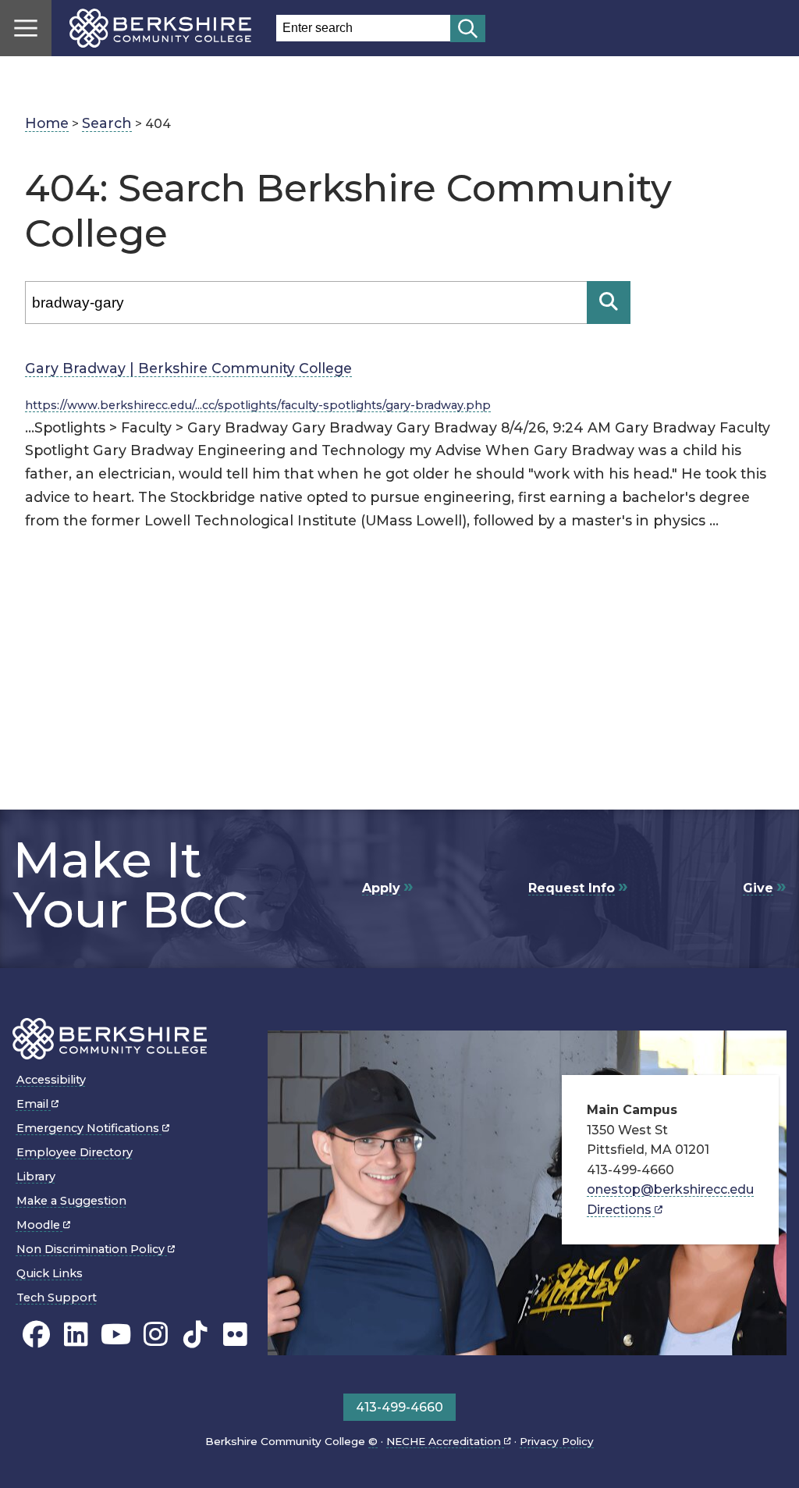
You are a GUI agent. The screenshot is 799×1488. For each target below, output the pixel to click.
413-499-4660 (399, 1407)
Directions (621, 1209)
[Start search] (467, 28)
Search (107, 123)
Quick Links (49, 1273)
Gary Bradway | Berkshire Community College (188, 368)
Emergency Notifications (89, 1128)
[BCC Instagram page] (156, 1334)
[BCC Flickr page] (235, 1334)
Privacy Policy (557, 1441)
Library (35, 1176)
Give (758, 888)
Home (47, 123)
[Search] (608, 302)
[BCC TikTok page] (195, 1334)
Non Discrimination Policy (92, 1249)
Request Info (571, 888)
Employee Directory (74, 1152)
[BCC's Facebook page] (36, 1334)
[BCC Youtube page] (116, 1334)
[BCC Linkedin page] (76, 1334)
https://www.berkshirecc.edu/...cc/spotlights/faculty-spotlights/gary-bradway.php (258, 405)
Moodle (39, 1225)
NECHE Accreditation (445, 1441)
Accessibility (51, 1080)
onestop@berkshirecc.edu (670, 1189)
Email (33, 1104)
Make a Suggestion (71, 1201)
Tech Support (56, 1297)
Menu (25, 28)
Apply (381, 888)
